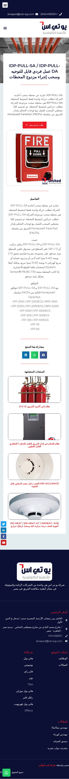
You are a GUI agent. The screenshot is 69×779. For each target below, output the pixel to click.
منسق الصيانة (60, 741)
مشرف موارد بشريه (57, 748)
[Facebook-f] (3, 536)
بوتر (31, 677)
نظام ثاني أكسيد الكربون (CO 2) (34, 406)
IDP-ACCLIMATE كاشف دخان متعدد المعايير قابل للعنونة (34, 485)
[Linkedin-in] (3, 530)
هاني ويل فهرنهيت (23, 704)
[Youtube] (3, 542)
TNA (30, 684)
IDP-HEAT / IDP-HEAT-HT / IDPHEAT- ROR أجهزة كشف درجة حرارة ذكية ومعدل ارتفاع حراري (34, 524)
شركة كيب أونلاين (47, 765)
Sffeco (29, 710)
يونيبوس (28, 664)
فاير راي (28, 671)
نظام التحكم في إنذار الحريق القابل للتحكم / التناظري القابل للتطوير (34, 445)
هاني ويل (28, 658)
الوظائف (62, 658)
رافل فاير (28, 697)
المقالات (63, 664)
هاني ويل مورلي (24, 690)
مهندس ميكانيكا (59, 727)
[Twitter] (3, 524)
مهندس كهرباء (60, 734)
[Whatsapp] (6, 773)
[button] (5, 5)
